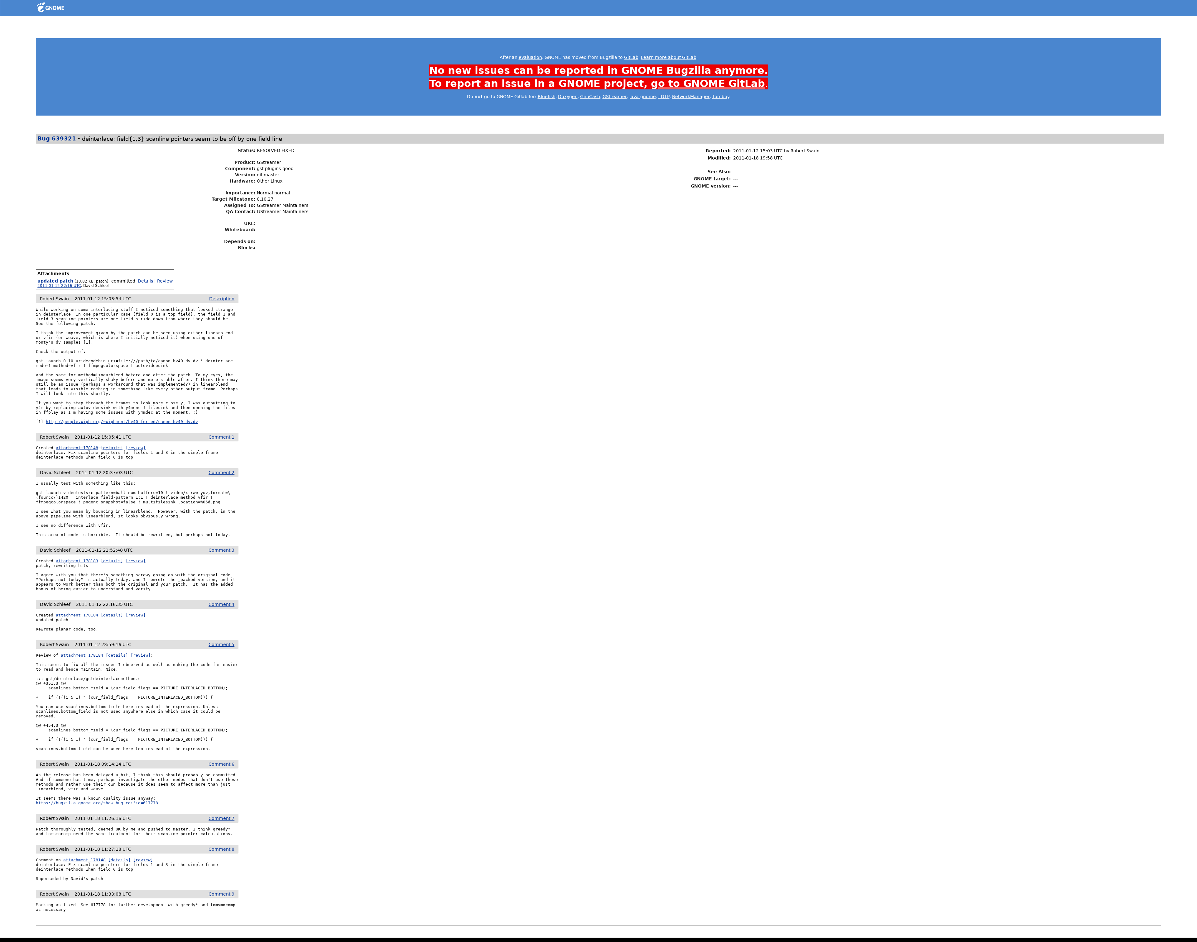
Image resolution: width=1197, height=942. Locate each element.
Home (61, 8)
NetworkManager (691, 96)
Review (165, 280)
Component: (240, 168)
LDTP (664, 96)
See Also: (719, 171)
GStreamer (615, 96)
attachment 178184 (77, 615)
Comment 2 (221, 472)
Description (221, 298)
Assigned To (239, 205)
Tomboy (720, 96)
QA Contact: (241, 211)
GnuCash (590, 96)
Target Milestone (233, 199)
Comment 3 (221, 550)
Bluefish (546, 96)
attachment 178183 (77, 561)
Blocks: (247, 247)
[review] (136, 447)
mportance (239, 192)
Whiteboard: (240, 229)
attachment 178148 (77, 447)
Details (145, 280)
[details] (112, 447)
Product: (245, 162)
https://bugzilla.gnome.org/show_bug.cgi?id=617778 (97, 803)
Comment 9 (221, 894)
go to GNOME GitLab (708, 83)
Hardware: (243, 180)
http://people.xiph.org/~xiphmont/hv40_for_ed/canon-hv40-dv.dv (122, 421)
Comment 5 (221, 644)
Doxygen (568, 96)
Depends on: (240, 241)
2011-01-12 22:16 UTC (59, 285)
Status (246, 150)
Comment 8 (221, 849)
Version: (245, 174)
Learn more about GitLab (668, 57)
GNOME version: (711, 185)
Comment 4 (221, 604)
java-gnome (642, 96)
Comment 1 (221, 437)
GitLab (631, 57)
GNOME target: (712, 178)
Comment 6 (221, 764)
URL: (250, 223)
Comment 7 (221, 818)
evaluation (530, 57)
